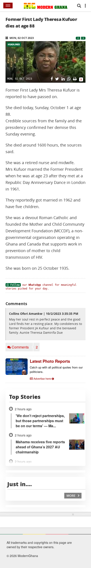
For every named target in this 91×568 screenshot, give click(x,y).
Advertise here (42, 378)
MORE (71, 495)
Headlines (14, 44)
